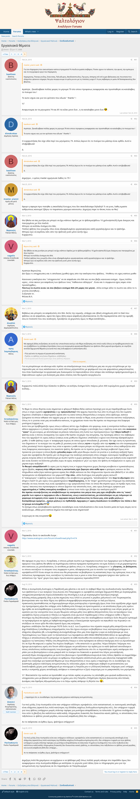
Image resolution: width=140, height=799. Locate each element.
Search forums (18, 36)
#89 (135, 381)
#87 (135, 308)
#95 (135, 728)
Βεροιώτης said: (30, 246)
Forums (17, 31)
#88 (135, 334)
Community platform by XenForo (70, 797)
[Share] (131, 59)
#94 (135, 687)
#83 (135, 156)
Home (6, 31)
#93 (135, 584)
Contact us (89, 791)
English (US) (23, 791)
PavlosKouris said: (31, 692)
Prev (6, 54)
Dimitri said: (28, 339)
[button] (38, 31)
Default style (9, 791)
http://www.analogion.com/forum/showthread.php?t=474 (49, 538)
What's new (30, 31)
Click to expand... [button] (80, 361)
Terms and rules (101, 791)
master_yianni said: (31, 65)
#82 (135, 119)
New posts (5, 36)
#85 (135, 215)
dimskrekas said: (30, 161)
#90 (135, 404)
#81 (135, 60)
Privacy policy (115, 791)
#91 (135, 531)
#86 (135, 241)
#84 (135, 184)
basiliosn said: (29, 124)
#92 (135, 556)
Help (125, 791)
